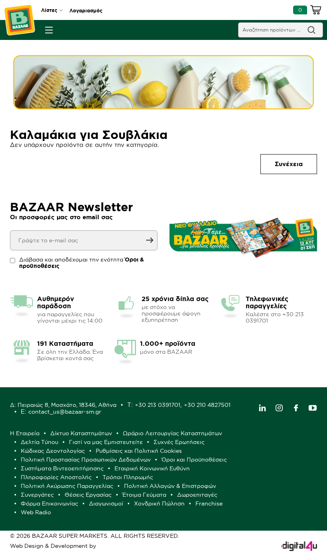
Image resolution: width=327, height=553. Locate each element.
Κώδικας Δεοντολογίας (53, 451)
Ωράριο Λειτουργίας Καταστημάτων (172, 433)
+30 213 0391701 (157, 405)
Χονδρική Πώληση (159, 503)
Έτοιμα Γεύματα (144, 495)
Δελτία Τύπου (39, 442)
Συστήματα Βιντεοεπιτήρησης (62, 468)
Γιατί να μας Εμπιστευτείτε (106, 442)
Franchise (209, 503)
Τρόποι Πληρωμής (127, 477)
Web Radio (36, 512)
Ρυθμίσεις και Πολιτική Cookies (139, 451)
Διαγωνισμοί (106, 503)
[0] (315, 11)
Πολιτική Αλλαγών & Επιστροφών (170, 486)
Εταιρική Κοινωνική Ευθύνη (152, 468)
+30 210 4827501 (207, 405)
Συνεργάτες (37, 495)
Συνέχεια (289, 164)
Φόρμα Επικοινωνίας (49, 503)
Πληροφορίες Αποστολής (56, 477)
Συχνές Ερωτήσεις (179, 442)
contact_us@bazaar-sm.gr (64, 411)
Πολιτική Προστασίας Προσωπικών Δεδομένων (86, 459)
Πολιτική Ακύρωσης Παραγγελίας (67, 486)
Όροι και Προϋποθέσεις (194, 459)
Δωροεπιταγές (197, 495)
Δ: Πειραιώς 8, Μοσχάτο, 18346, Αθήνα (63, 405)
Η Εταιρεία (24, 433)
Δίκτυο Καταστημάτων (81, 433)
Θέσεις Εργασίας (88, 495)
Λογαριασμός (85, 10)
